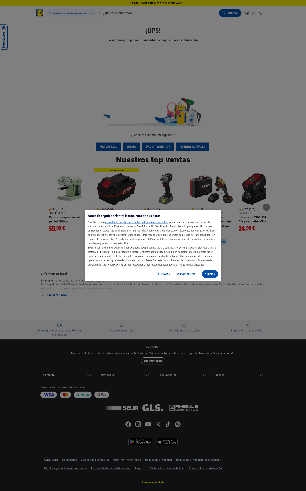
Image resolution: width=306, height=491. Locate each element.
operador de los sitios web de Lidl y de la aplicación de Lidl (136, 222)
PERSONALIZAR (186, 274)
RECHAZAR (164, 274)
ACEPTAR (210, 274)
